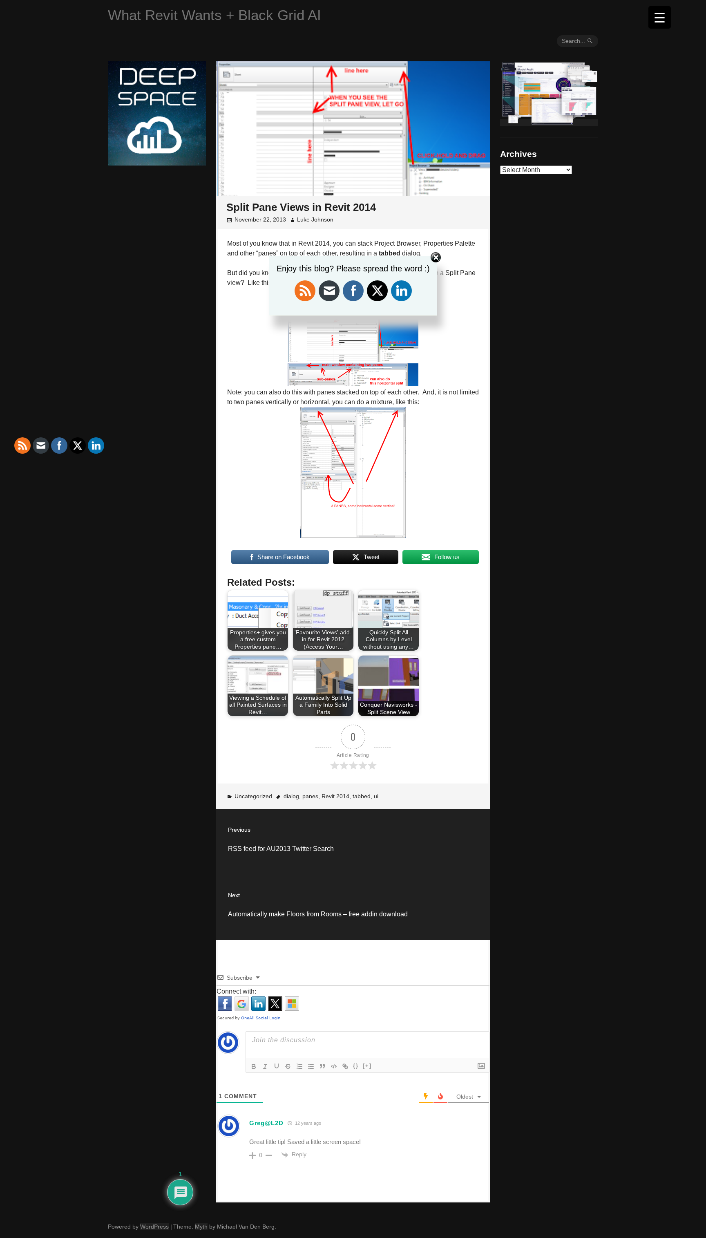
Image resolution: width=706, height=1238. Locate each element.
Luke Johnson (315, 219)
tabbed (362, 796)
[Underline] (276, 1066)
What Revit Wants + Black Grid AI (214, 15)
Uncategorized (253, 796)
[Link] (345, 1066)
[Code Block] (334, 1066)
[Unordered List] (311, 1066)
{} (356, 1066)
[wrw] (549, 122)
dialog (291, 796)
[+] (367, 1066)
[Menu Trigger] (659, 17)
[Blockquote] (322, 1066)
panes (310, 796)
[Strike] (288, 1066)
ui (376, 796)
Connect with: (236, 991)
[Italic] (265, 1066)
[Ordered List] (299, 1066)
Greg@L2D (266, 1122)
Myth (201, 1226)
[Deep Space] (157, 162)
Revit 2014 (335, 796)
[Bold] (253, 1066)
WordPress (154, 1226)
